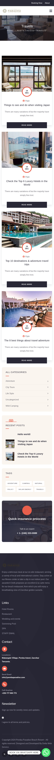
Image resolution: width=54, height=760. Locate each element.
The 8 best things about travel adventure (26, 340)
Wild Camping (12, 406)
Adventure (10, 381)
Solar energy (25, 489)
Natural (39, 483)
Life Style (10, 393)
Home (10, 31)
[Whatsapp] (46, 752)
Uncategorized (12, 400)
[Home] (11, 11)
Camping (26, 483)
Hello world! (24, 434)
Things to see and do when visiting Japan (27, 105)
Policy (11, 489)
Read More (27, 125)
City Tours (10, 387)
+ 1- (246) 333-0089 (27, 533)
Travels (40, 489)
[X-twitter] (4, 754)
